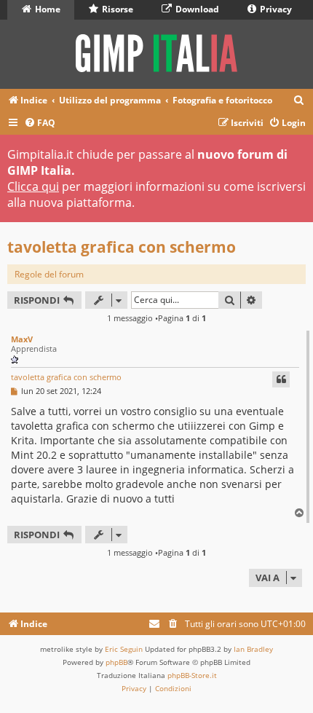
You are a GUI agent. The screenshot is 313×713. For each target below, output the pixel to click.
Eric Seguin (124, 649)
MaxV (22, 339)
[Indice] (156, 54)
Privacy (275, 9)
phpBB (116, 662)
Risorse (116, 9)
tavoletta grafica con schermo (121, 247)
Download (196, 9)
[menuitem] (299, 101)
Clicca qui (33, 186)
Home (46, 9)
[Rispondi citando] (281, 379)
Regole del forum (49, 274)
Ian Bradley (253, 649)
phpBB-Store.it (192, 675)
